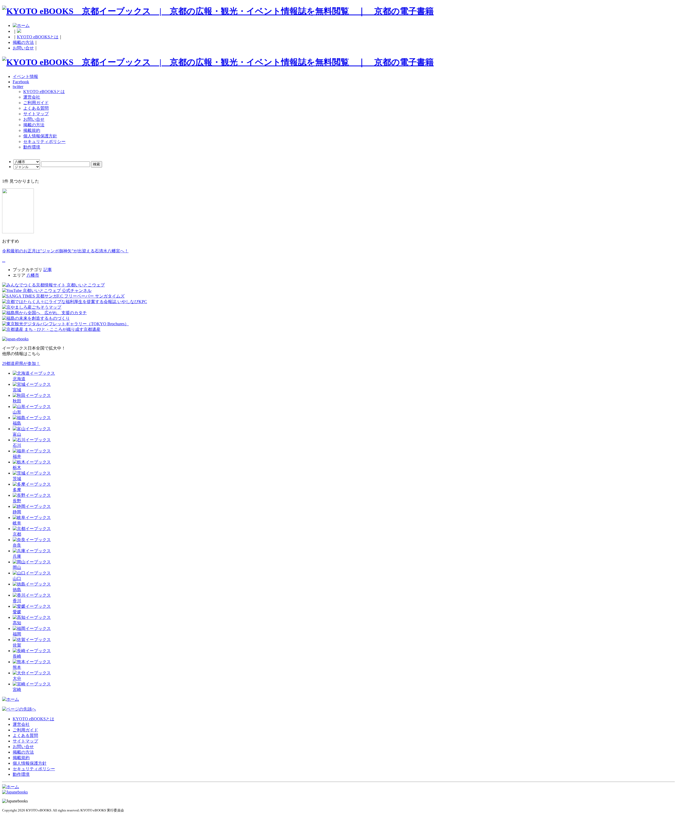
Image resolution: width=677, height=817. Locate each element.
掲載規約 (31, 130)
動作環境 (31, 147)
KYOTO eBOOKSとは (37, 37)
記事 (47, 269)
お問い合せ (23, 48)
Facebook (21, 82)
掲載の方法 (23, 42)
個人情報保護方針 (40, 136)
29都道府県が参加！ (21, 363)
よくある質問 (36, 108)
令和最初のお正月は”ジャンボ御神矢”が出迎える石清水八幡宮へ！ (65, 251)
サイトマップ (36, 114)
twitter (18, 86)
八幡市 (32, 275)
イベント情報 (25, 76)
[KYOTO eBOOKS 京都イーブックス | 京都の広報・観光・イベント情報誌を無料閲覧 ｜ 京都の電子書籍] (218, 11)
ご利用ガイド (36, 102)
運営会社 (31, 97)
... (3, 260)
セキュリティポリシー (44, 141)
